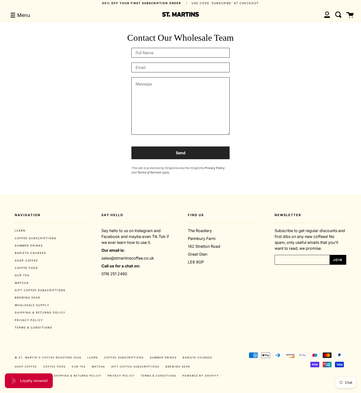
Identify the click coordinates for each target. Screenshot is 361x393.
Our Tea (22, 275)
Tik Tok (159, 236)
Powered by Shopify (200, 375)
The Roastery (200, 230)
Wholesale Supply (32, 305)
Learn (20, 230)
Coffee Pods (26, 268)
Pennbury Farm (202, 238)
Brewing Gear (27, 297)
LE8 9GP (196, 262)
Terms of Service (149, 172)
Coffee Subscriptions (35, 238)
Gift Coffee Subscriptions (40, 290)
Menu (23, 15)
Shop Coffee (26, 260)
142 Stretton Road (204, 246)
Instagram (144, 230)
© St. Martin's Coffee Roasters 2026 (48, 357)
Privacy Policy (215, 168)
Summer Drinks (29, 245)
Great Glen (197, 254)
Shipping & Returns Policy (40, 312)
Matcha (22, 283)
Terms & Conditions (33, 327)
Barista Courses (30, 253)
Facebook (110, 236)
